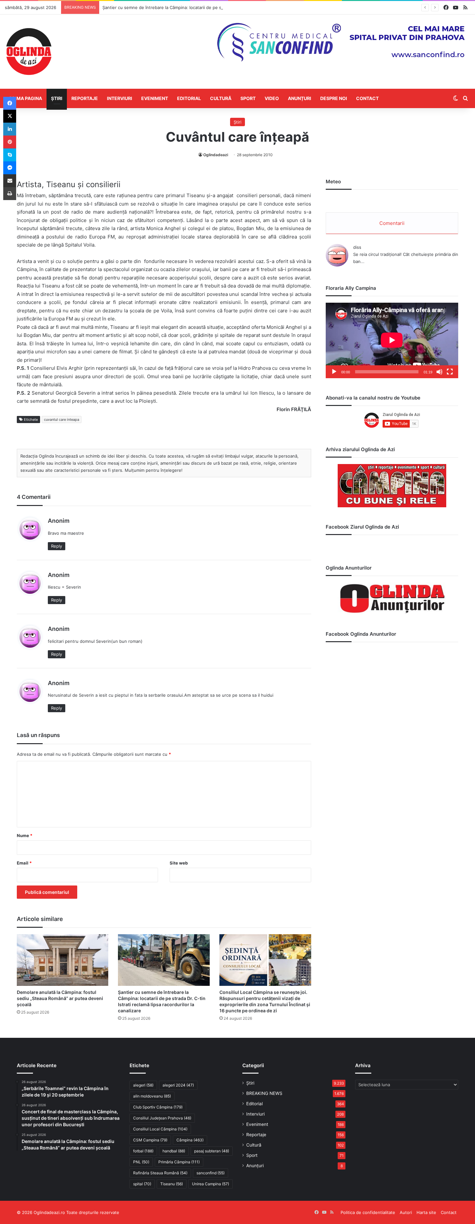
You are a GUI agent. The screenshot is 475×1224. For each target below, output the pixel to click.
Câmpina (190, 1140)
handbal (174, 1150)
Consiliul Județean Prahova (162, 1118)
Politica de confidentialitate (368, 1212)
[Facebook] (9, 103)
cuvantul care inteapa (61, 419)
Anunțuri (299, 98)
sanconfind (210, 1172)
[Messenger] (9, 167)
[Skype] (9, 154)
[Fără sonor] (439, 372)
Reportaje (84, 98)
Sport (248, 98)
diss (357, 247)
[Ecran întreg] (450, 372)
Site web (179, 862)
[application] (392, 340)
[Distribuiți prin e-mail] (9, 180)
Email (24, 862)
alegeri (143, 1085)
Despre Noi (333, 98)
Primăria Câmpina (179, 1161)
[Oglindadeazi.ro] (29, 51)
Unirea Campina (210, 1183)
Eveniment (154, 98)
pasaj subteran (211, 1150)
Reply (56, 546)
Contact (367, 98)
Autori (406, 1212)
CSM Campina (150, 1140)
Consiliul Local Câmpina (160, 1129)
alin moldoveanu (152, 1096)
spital (142, 1183)
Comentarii (392, 223)
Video (272, 98)
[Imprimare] (9, 193)
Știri (56, 98)
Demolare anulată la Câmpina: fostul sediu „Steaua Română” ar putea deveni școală (60, 998)
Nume (24, 835)
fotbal (143, 1150)
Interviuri (119, 98)
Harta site (426, 1212)
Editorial (189, 98)
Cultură (220, 98)
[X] (9, 116)
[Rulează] (334, 372)
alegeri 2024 (178, 1085)
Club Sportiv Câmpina (158, 1107)
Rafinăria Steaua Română (160, 1172)
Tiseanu (171, 1183)
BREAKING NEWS (264, 1093)
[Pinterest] (9, 142)
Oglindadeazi (215, 154)
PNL (141, 1161)
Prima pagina (25, 98)
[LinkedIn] (9, 129)
